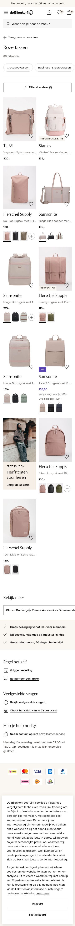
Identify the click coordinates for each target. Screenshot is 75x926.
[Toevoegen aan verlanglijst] (31, 136)
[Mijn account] (49, 12)
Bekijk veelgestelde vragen (27, 702)
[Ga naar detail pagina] (31, 236)
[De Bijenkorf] (21, 12)
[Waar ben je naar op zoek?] (8, 23)
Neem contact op (21, 734)
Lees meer (42, 893)
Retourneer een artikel (24, 678)
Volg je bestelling (21, 670)
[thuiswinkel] (50, 784)
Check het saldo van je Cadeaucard (33, 710)
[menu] (6, 12)
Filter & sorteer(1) (40, 87)
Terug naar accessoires (23, 37)
